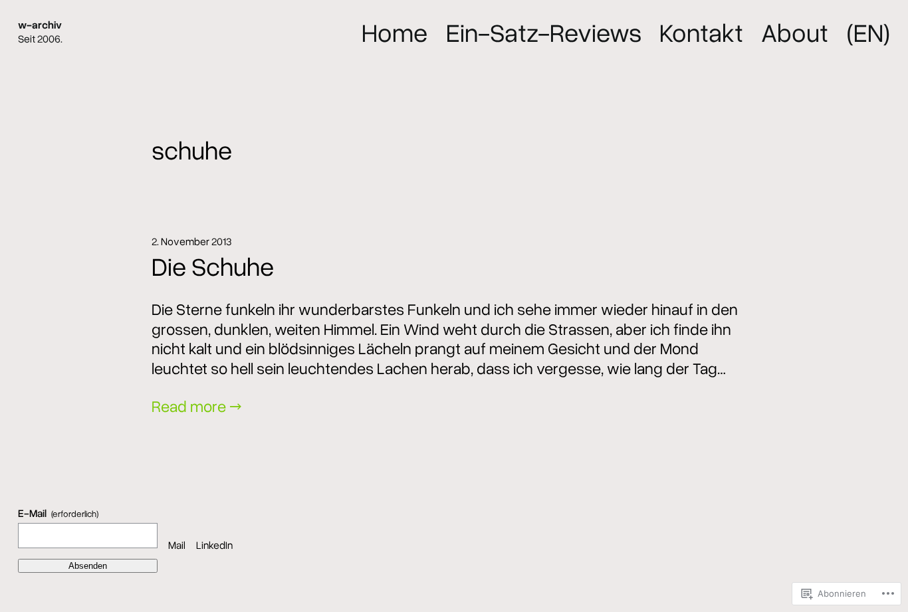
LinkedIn (214, 545)
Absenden (87, 566)
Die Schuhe (213, 266)
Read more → (197, 405)
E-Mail (58, 513)
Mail (176, 545)
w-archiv (40, 24)
